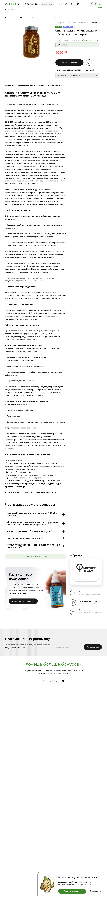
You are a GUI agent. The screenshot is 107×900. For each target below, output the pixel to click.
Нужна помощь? (47, 4)
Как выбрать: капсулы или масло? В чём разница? (32, 514)
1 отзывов (93, 23)
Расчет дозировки (91, 40)
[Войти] (100, 4)
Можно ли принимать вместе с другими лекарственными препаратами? (32, 523)
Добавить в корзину (69, 63)
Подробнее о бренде (86, 579)
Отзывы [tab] (41, 85)
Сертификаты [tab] (55, 85)
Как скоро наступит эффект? (25, 538)
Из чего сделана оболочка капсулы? (30, 531)
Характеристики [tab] (26, 85)
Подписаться (93, 647)
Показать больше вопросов (36, 556)
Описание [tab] (10, 85)
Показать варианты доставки (68, 75)
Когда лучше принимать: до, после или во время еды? (33, 546)
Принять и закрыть (72, 891)
